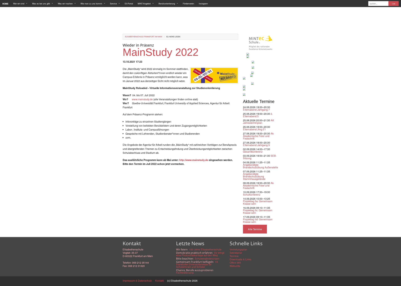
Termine (234, 256)
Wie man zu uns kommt (91, 3)
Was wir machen (65, 3)
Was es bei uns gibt (41, 3)
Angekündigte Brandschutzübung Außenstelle (260, 166)
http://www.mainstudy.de (193, 160)
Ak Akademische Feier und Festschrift (258, 136)
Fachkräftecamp (185, 272)
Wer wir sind (18, 3)
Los (393, 3)
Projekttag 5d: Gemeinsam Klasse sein (257, 221)
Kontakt (159, 280)
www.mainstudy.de (142, 99)
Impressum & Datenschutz (137, 280)
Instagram (203, 3)
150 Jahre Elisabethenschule (205, 249)
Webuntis (235, 266)
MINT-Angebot (144, 3)
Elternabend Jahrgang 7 (256, 109)
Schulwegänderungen (207, 258)
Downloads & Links (240, 259)
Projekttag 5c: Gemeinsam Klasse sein (257, 211)
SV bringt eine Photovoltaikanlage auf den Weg (200, 254)
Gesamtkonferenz (253, 151)
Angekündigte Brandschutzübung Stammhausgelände (254, 176)
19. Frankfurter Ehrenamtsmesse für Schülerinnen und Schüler (197, 264)
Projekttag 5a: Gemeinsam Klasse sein (257, 202)
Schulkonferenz (251, 194)
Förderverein (188, 3)
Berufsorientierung (167, 3)
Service (113, 3)
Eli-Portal (129, 3)
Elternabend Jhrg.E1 (254, 129)
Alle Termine (255, 229)
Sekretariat (236, 253)
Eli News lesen (173, 36)
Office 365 (235, 262)
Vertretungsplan (238, 249)
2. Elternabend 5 (258, 115)
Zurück (126, 171)
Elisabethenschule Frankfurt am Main (143, 36)
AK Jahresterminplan (258, 121)
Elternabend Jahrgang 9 (256, 145)
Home (5, 3)
